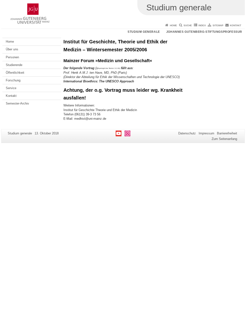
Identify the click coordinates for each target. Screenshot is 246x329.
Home (173, 25)
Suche (188, 25)
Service (11, 88)
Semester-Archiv (17, 103)
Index (202, 25)
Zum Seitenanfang (224, 139)
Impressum (206, 133)
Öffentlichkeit (15, 72)
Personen (12, 57)
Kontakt (235, 25)
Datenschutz (187, 133)
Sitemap (218, 25)
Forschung (13, 80)
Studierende (14, 65)
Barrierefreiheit (227, 133)
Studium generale (144, 31)
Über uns (12, 49)
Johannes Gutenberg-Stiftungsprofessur (204, 31)
